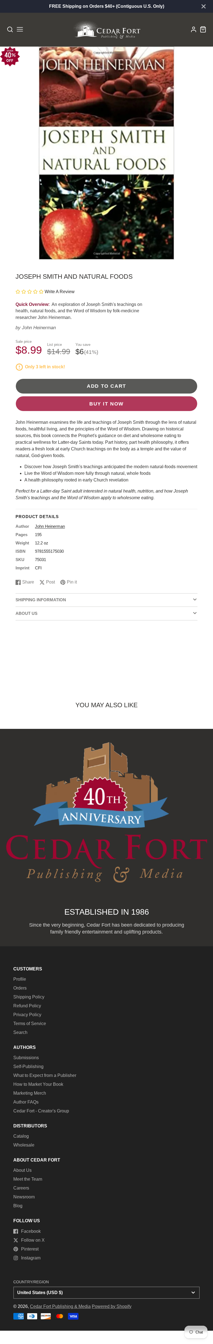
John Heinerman (39, 327)
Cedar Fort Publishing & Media (60, 1306)
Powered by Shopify (111, 1306)
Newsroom (24, 1197)
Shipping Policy (28, 997)
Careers (21, 1188)
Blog (17, 1205)
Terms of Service (29, 1023)
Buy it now (106, 404)
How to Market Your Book (38, 1084)
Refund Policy (27, 1005)
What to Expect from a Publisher (44, 1075)
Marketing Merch (29, 1093)
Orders (20, 988)
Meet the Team (27, 1179)
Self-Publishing (28, 1066)
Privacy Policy (27, 1014)
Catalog (21, 1136)
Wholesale (23, 1145)
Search (20, 1032)
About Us (22, 1170)
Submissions (26, 1057)
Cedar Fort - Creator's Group (41, 1111)
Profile (19, 979)
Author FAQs (26, 1102)
